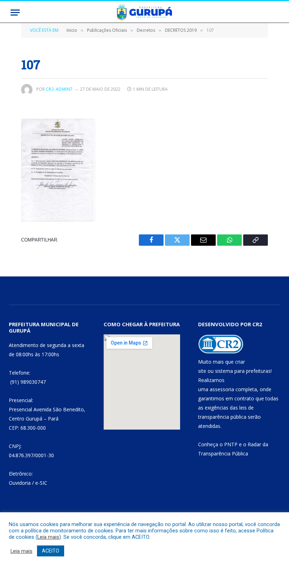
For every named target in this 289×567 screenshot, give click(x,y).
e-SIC (41, 482)
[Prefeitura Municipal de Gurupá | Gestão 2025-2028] (144, 12)
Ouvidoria (20, 482)
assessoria (222, 389)
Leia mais (48, 537)
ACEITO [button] (50, 551)
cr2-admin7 (59, 89)
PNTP (231, 444)
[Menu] (15, 12)
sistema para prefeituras (243, 371)
